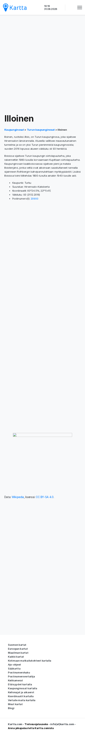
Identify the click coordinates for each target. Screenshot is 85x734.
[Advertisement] (42, 64)
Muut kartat (15, 704)
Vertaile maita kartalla (21, 700)
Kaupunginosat (14, 129)
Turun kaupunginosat (41, 129)
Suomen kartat (17, 644)
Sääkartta (14, 668)
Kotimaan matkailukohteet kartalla (29, 660)
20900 (34, 198)
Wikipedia (18, 497)
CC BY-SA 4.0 (44, 497)
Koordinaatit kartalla (21, 696)
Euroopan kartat (18, 648)
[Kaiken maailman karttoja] (15, 7)
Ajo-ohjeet (14, 664)
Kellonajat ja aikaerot (21, 692)
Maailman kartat (18, 652)
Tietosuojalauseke (36, 724)
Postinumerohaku (19, 672)
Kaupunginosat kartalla (22, 688)
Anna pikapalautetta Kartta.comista (31, 728)
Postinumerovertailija (21, 676)
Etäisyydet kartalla (20, 684)
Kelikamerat (15, 680)
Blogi (11, 708)
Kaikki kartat (16, 656)
